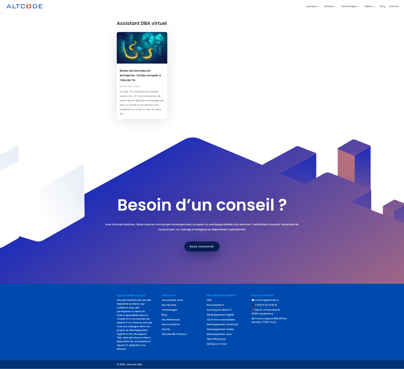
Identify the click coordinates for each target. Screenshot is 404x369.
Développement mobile (220, 329)
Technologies (349, 6)
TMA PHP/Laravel (216, 339)
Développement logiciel (220, 314)
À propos (311, 6)
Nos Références (171, 319)
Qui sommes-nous (172, 300)
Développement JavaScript (222, 324)
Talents (368, 6)
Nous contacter (202, 246)
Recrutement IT (215, 305)
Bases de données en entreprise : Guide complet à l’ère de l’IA (140, 75)
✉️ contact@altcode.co (265, 300)
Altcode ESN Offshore (174, 334)
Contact (394, 6)
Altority (166, 329)
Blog (382, 6)
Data (137, 86)
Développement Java (219, 334)
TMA (209, 300)
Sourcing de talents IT (219, 309)
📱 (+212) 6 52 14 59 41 (264, 305)
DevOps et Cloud (216, 343)
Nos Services (169, 305)
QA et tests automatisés (221, 319)
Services (329, 6)
